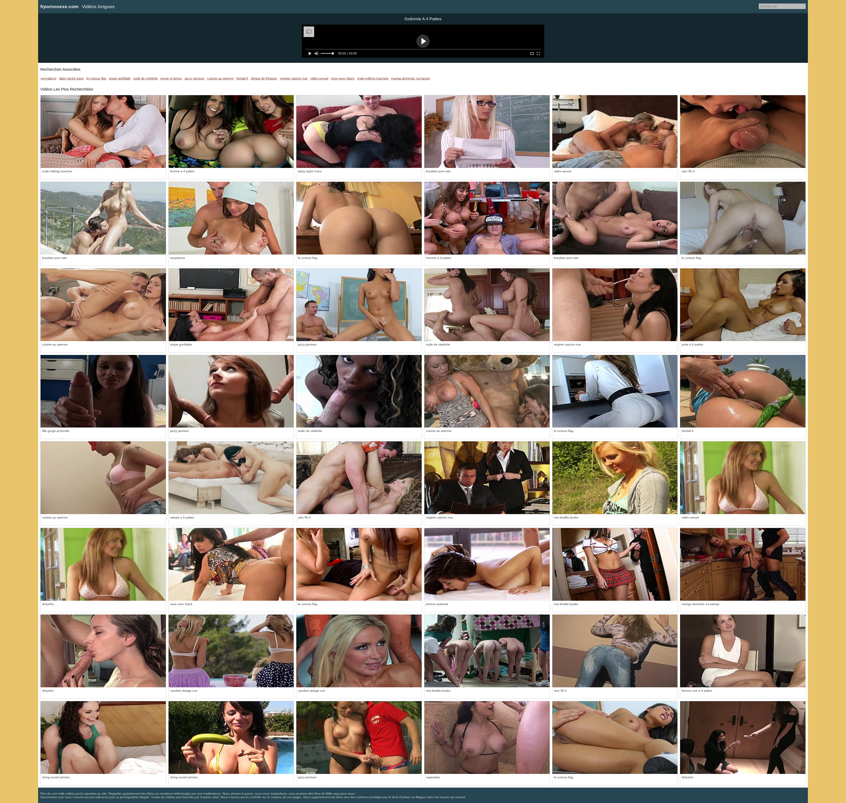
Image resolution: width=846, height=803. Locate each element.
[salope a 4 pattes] (231, 477)
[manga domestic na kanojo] (742, 564)
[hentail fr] (742, 391)
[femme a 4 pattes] (231, 131)
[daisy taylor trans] (359, 131)
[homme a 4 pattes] (487, 218)
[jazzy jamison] (359, 304)
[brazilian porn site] (487, 131)
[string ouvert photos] (103, 737)
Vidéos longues (98, 6)
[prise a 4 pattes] (742, 304)
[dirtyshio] (103, 564)
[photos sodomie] (487, 564)
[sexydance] (231, 218)
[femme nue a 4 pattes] (742, 651)
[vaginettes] (487, 737)
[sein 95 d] (742, 131)
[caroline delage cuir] (231, 651)
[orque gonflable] (231, 304)
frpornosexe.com (59, 6)
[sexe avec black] (231, 564)
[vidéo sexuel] (615, 131)
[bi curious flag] (359, 218)
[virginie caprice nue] (615, 304)
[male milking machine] (103, 131)
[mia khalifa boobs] (615, 477)
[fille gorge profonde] (103, 391)
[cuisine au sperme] (103, 304)
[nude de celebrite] (487, 304)
